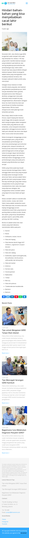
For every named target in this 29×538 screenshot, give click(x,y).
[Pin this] (16, 296)
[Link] (8, 3)
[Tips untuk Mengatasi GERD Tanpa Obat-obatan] (14, 307)
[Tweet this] (8, 296)
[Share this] (4, 296)
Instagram (5, 522)
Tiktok (4, 519)
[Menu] (27, 3)
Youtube (4, 524)
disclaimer (24, 533)
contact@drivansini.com (13, 512)
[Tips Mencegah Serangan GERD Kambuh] (14, 357)
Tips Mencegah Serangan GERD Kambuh (14, 489)
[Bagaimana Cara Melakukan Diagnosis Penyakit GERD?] (14, 407)
